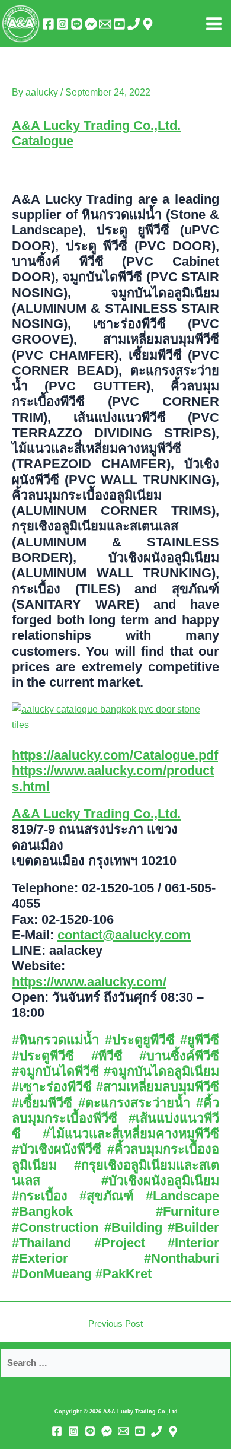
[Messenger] (91, 24)
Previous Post (115, 1324)
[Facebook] (48, 24)
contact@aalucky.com (124, 934)
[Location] (148, 24)
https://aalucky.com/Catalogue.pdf (115, 755)
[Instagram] (62, 24)
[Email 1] (105, 24)
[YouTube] (119, 24)
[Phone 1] (133, 24)
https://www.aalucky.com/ (89, 981)
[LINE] (76, 24)
